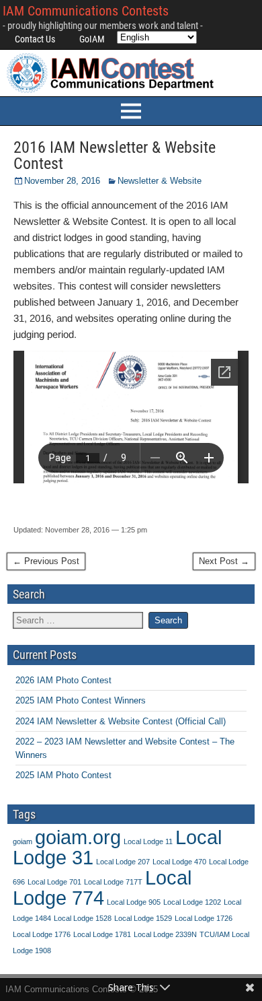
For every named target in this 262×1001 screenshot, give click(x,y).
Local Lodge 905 (134, 902)
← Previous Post (46, 561)
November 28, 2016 (62, 181)
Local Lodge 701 (54, 882)
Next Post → (224, 561)
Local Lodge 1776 (42, 934)
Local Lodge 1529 (143, 918)
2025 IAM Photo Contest (63, 775)
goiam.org (78, 837)
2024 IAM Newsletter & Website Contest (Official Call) (120, 721)
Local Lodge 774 (102, 887)
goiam (22, 841)
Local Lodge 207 (123, 862)
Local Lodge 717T (113, 882)
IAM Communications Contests (86, 11)
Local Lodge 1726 (203, 918)
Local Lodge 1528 (83, 918)
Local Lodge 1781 (102, 934)
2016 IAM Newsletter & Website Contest (114, 155)
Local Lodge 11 (148, 841)
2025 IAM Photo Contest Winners (80, 700)
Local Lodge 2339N (165, 934)
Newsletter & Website (160, 181)
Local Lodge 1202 (192, 902)
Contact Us (35, 39)
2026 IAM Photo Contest (63, 680)
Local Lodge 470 (179, 862)
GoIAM (92, 39)
